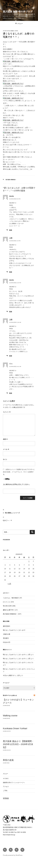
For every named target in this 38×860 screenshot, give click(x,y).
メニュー (20, 23)
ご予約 (5, 790)
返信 (10, 230)
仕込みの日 (6, 642)
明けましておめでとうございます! (14, 630)
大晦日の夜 (6, 634)
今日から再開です (9, 675)
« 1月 (9, 583)
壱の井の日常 (7, 606)
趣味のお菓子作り (9, 610)
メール (6, 449)
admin (16, 30)
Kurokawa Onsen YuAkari (15, 728)
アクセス (6, 786)
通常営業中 (6, 626)
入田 (10, 238)
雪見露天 (6, 638)
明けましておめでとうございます (14, 669)
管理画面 (6, 798)
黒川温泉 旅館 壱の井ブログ (18, 11)
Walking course (10, 715)
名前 (5, 439)
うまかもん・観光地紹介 (11, 598)
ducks (11, 196)
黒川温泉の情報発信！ (11, 179)
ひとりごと (6, 602)
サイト (5, 459)
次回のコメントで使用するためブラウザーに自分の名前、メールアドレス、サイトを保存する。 (19, 472)
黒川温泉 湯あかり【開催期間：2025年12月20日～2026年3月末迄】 (18, 744)
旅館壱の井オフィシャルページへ (14, 782)
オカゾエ (30, 662)
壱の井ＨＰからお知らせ (10, 695)
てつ (10, 364)
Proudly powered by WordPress (12, 855)
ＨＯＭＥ (6, 778)
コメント (7, 412)
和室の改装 (8, 760)
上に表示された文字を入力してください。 (17, 484)
